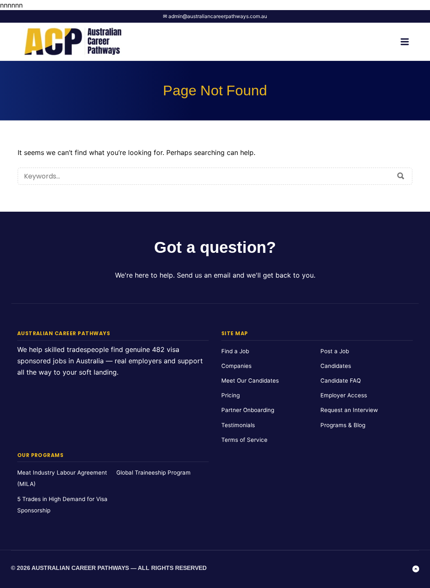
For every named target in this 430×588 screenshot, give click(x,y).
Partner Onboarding (247, 410)
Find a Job (235, 351)
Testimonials (238, 425)
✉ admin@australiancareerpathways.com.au (215, 16)
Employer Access (343, 395)
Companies (236, 365)
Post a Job (334, 351)
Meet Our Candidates (250, 380)
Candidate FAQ (340, 380)
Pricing (230, 395)
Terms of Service (244, 439)
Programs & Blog (342, 425)
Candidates (335, 365)
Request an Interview (349, 410)
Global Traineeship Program (153, 472)
